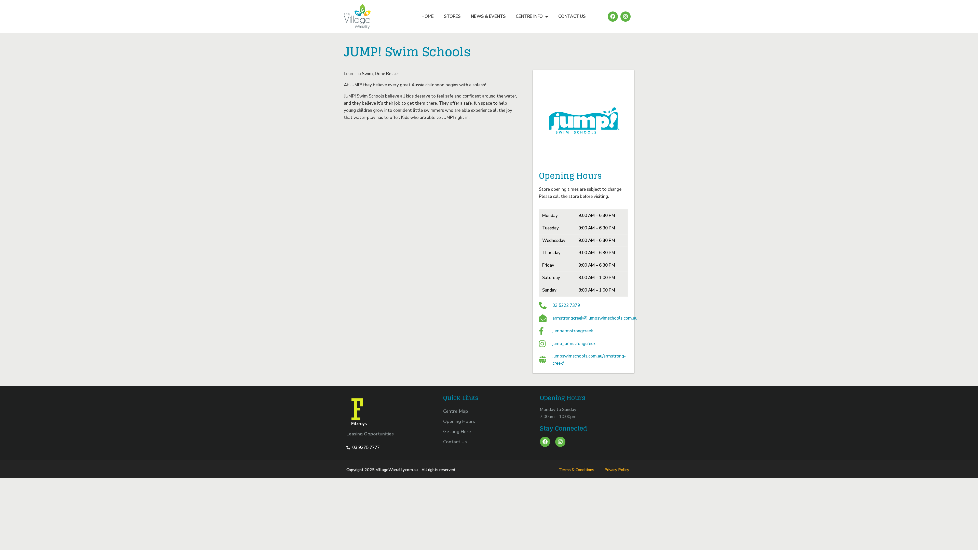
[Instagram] (625, 16)
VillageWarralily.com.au (397, 470)
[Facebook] (613, 16)
